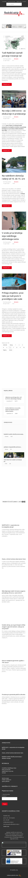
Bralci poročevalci (6, 769)
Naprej (4, 350)
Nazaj (11, 345)
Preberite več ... (7, 84)
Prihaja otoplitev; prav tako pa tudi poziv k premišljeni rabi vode (13, 295)
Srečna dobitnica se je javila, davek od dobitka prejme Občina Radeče (13, 409)
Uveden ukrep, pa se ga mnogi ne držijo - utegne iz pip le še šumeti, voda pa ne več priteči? (14, 627)
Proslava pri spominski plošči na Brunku (13, 694)
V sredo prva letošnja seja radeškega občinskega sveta (12, 236)
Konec (10, 350)
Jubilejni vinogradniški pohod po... (13, 447)
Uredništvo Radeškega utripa (9, 768)
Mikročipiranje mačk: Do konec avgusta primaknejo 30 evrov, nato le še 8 (13, 592)
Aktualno (16, 59)
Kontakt (4, 773)
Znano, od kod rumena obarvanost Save (14, 559)
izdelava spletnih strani (12, 875)
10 (23, 347)
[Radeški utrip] (14, 14)
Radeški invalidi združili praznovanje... (14, 434)
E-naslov (4, 796)
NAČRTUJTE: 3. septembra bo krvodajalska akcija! (10, 526)
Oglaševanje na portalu (7, 771)
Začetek (5, 345)
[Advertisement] (14, 372)
